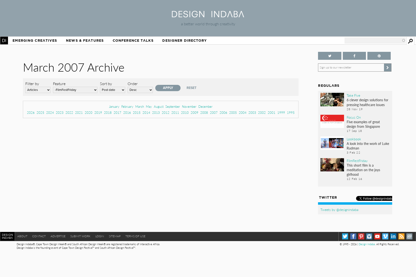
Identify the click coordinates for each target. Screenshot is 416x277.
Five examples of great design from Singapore (363, 124)
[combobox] (375, 40)
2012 (165, 112)
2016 (127, 112)
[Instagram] (369, 236)
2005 (233, 112)
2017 (117, 112)
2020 (88, 112)
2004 (243, 112)
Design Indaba (367, 244)
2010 (185, 112)
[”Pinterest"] (378, 56)
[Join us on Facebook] (354, 56)
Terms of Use (135, 236)
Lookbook (354, 138)
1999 (281, 112)
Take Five (353, 95)
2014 (146, 112)
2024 (50, 112)
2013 (156, 112)
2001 (271, 112)
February (127, 106)
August (158, 106)
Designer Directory (184, 40)
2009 (194, 112)
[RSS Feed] (401, 236)
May (149, 106)
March (139, 106)
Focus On (354, 117)
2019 (98, 112)
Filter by (32, 83)
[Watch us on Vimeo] (385, 236)
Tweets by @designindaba (339, 209)
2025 (40, 112)
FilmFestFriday (357, 160)
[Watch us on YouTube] (377, 236)
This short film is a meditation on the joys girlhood (363, 170)
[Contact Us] (409, 236)
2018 (108, 112)
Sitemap (115, 236)
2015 (137, 112)
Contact (39, 236)
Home (4, 40)
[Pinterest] (361, 236)
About (22, 236)
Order (133, 83)
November (189, 106)
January (114, 106)
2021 (79, 112)
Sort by (106, 83)
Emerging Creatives (35, 40)
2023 (60, 112)
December (205, 106)
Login (99, 236)
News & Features (85, 40)
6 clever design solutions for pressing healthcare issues (367, 102)
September (172, 106)
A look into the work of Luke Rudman (368, 145)
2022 (69, 112)
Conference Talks (133, 40)
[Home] (208, 16)
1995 (291, 112)
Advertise (58, 236)
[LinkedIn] (393, 236)
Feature (59, 83)
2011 (175, 112)
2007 (214, 112)
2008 (204, 112)
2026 (31, 112)
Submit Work (80, 236)
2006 (223, 112)
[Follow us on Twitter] (329, 56)
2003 (252, 112)
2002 (262, 112)
